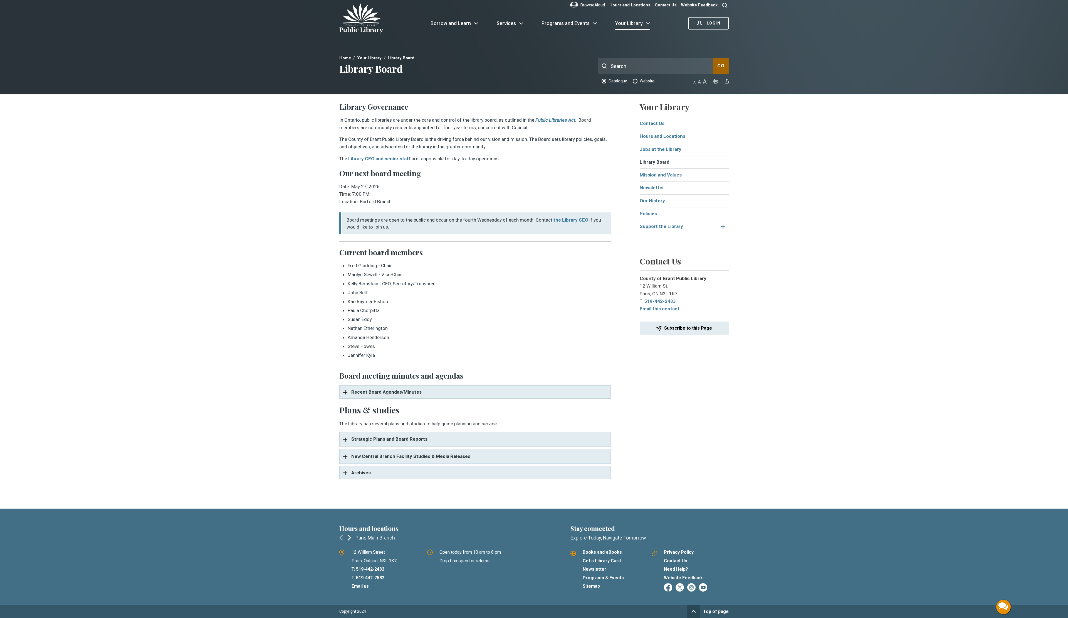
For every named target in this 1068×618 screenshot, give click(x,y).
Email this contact (659, 309)
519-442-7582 (370, 577)
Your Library (629, 23)
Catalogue (618, 81)
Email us (360, 586)
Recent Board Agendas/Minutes (386, 392)
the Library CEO (570, 220)
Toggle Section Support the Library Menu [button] (722, 226)
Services (506, 23)
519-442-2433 (660, 301)
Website (647, 81)
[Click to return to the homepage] (364, 18)
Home (345, 57)
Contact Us (665, 5)
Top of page (716, 611)
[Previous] (341, 538)
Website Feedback (699, 5)
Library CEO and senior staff (379, 158)
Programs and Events (566, 23)
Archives (361, 472)
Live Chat (1003, 607)
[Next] (349, 538)
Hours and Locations (629, 5)
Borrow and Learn (451, 23)
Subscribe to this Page (688, 328)
